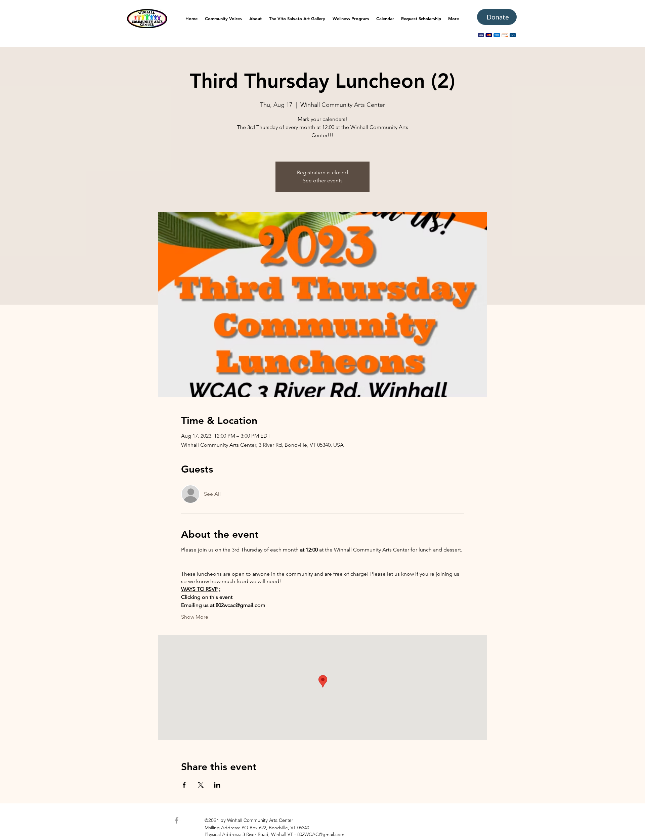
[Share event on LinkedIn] (217, 785)
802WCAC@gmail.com (320, 834)
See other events (323, 180)
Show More (194, 617)
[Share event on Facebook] (184, 785)
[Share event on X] (201, 785)
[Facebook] (176, 820)
